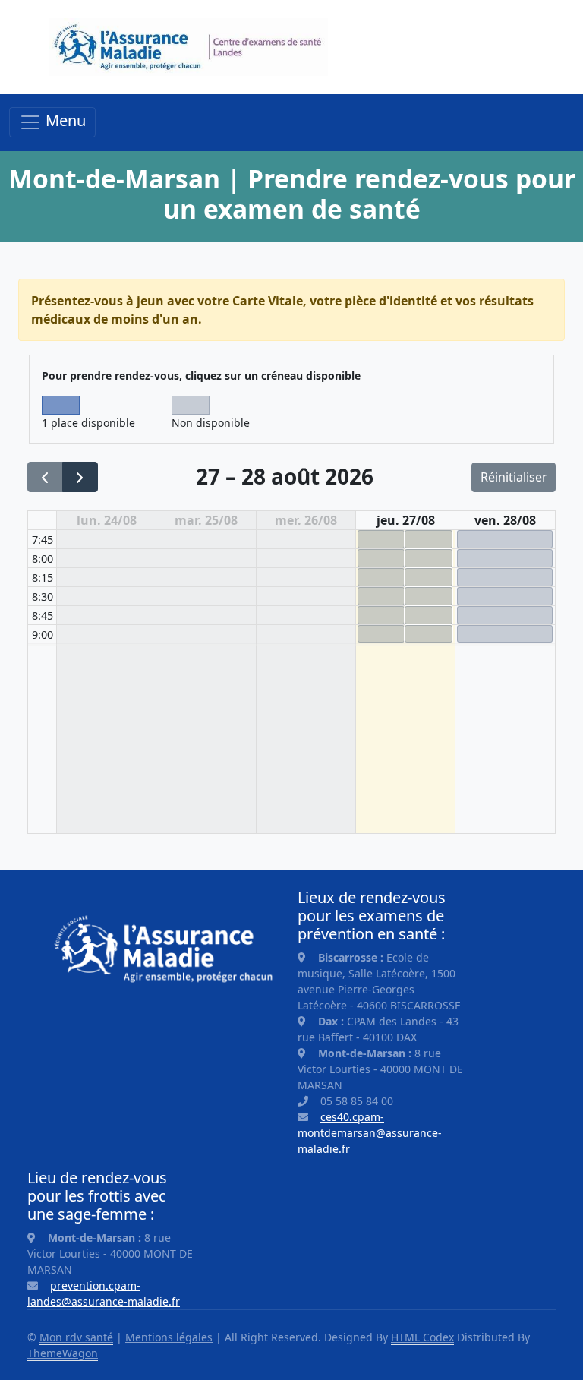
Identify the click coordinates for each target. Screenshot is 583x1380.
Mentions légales (169, 1337)
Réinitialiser (514, 477)
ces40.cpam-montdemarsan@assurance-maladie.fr (370, 1133)
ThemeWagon (62, 1353)
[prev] (45, 477)
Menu (64, 120)
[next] (80, 477)
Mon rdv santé (76, 1337)
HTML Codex (422, 1337)
